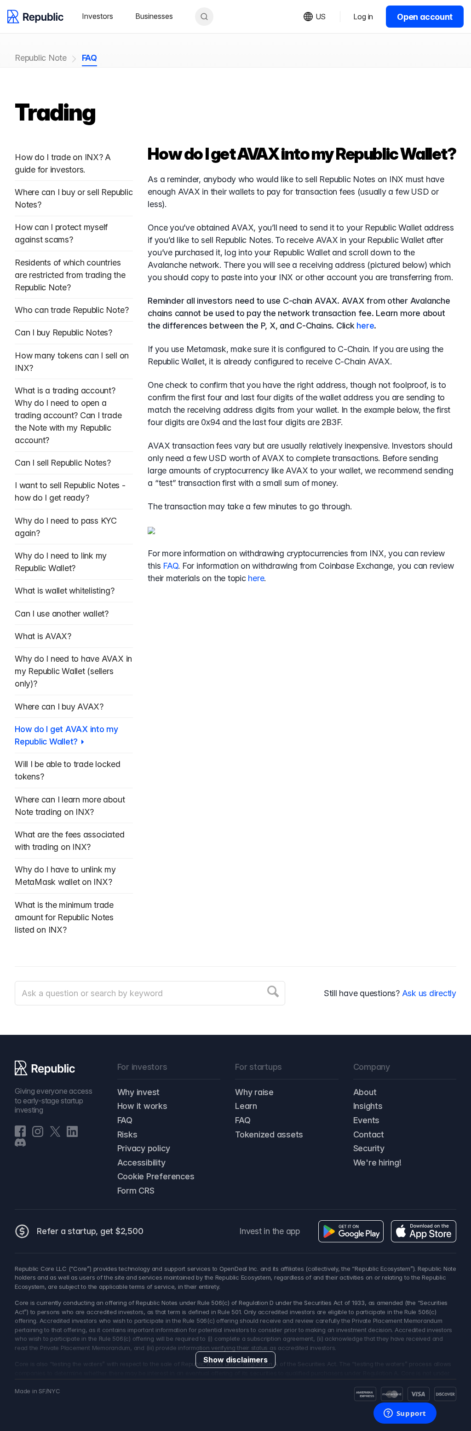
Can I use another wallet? (62, 613)
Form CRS (136, 1190)
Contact (368, 1134)
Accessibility (141, 1162)
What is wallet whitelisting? (64, 590)
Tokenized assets (269, 1134)
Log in (363, 16)
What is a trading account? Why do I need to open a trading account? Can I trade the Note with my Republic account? (68, 415)
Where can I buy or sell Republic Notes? (73, 198)
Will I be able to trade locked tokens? (68, 770)
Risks (127, 1134)
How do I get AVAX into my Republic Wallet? (66, 735)
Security (369, 1148)
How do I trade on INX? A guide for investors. (63, 163)
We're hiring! (377, 1162)
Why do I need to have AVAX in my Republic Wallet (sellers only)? (73, 671)
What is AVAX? (43, 636)
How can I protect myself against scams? (61, 233)
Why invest (138, 1092)
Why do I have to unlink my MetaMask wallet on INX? (65, 876)
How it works (142, 1106)
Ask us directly (429, 993)
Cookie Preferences (156, 1176)
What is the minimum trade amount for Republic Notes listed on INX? (64, 917)
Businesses (154, 16)
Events (366, 1120)
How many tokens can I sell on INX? (72, 362)
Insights (368, 1106)
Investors (97, 16)
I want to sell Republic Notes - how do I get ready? (70, 491)
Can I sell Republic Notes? (63, 462)
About (365, 1092)
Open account (425, 17)
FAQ (89, 58)
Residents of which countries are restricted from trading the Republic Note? (70, 275)
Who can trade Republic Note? (71, 310)
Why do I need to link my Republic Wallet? (61, 562)
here (365, 325)
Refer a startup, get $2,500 (90, 1231)
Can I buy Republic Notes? (63, 332)
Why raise (254, 1092)
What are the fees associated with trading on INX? (69, 841)
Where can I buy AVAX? (59, 706)
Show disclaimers (235, 1359)
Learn (246, 1106)
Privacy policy (143, 1148)
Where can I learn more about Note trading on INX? (70, 806)
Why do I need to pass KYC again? (66, 527)
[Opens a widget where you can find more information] (405, 1413)
